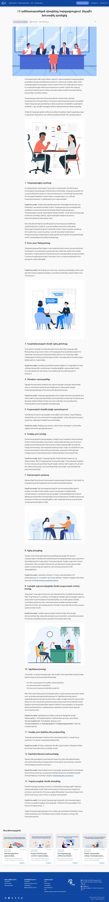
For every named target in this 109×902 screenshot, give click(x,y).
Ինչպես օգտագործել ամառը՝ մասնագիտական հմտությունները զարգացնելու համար (93, 856)
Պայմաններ (47, 885)
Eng (106, 3)
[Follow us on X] (12, 898)
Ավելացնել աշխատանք (30, 883)
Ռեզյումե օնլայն (9, 885)
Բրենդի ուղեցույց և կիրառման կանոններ (55, 891)
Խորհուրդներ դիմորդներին (20, 22)
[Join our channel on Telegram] (9, 898)
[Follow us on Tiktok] (22, 898)
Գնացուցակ (39, 3)
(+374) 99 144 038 (97, 882)
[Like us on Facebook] (15, 898)
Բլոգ (32, 3)
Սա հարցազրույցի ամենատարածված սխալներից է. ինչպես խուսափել (65, 856)
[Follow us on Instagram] (18, 898)
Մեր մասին (47, 883)
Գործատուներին (82, 3)
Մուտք (102, 3)
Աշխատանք (13, 3)
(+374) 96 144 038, (87, 882)
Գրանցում (94, 3)
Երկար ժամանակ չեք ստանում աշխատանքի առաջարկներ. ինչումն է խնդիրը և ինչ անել (39, 856)
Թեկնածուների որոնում (30, 887)
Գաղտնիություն (48, 887)
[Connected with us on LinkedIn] (6, 898)
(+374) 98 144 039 (87, 880)
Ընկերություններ (23, 3)
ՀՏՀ (45, 889)
